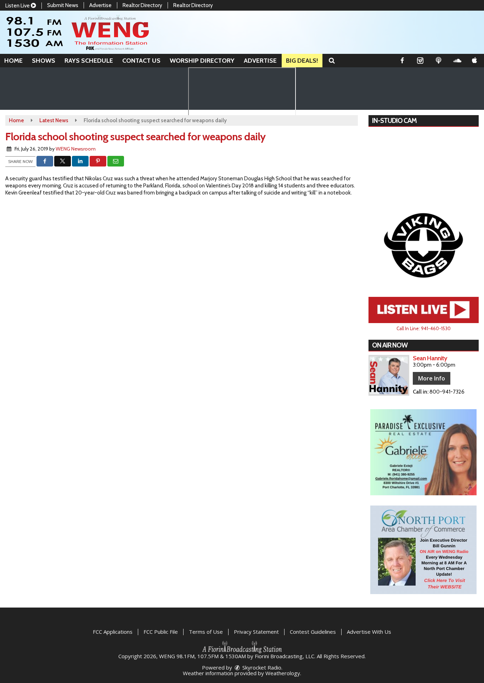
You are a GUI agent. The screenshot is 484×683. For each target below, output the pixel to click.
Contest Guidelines (313, 631)
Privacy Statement (256, 631)
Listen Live (18, 5)
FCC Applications (113, 631)
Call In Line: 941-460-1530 (423, 328)
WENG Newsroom (76, 149)
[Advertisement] (423, 245)
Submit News (62, 5)
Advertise (100, 5)
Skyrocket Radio (261, 667)
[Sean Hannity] (388, 375)
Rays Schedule (88, 60)
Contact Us (141, 60)
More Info (431, 378)
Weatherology (282, 673)
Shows (43, 60)
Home (13, 60)
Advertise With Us (369, 631)
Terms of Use (206, 631)
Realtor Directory (142, 5)
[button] (331, 60)
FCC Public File (160, 631)
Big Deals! (302, 60)
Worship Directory (202, 60)
